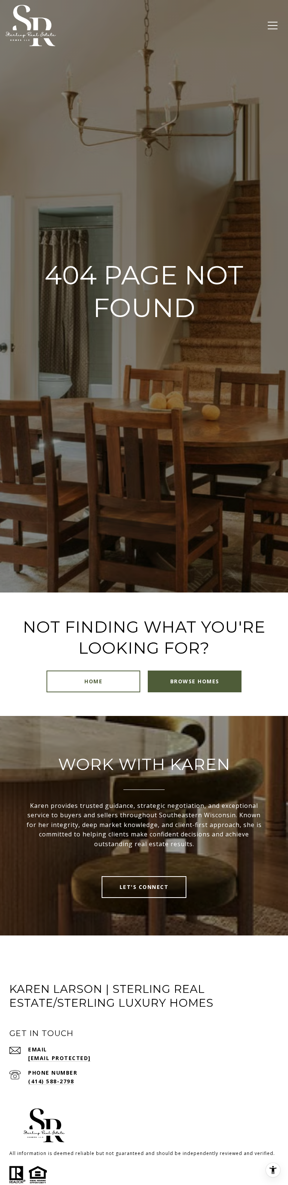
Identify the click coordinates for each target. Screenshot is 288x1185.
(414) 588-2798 (51, 1081)
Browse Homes (194, 681)
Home (93, 681)
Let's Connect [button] (144, 886)
